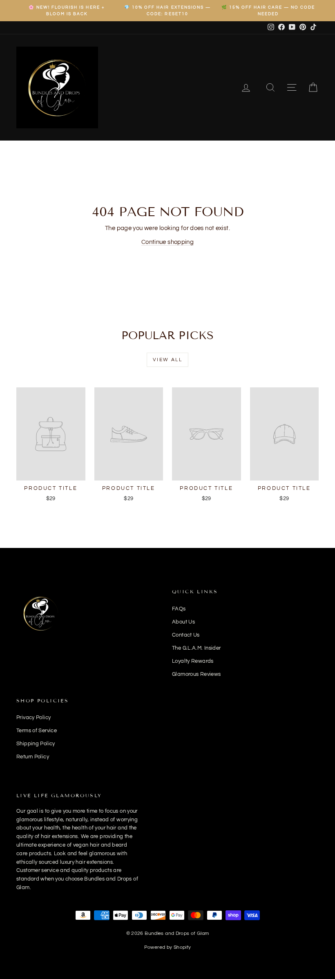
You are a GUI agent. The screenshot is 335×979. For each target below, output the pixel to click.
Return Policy (32, 757)
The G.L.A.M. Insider (196, 648)
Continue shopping (167, 242)
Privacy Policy (33, 717)
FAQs (179, 609)
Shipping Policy (35, 744)
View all (167, 359)
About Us (183, 622)
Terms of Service (36, 730)
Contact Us (186, 635)
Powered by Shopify (167, 947)
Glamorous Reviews (196, 674)
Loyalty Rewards (193, 661)
